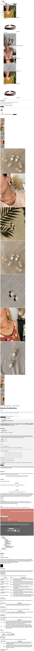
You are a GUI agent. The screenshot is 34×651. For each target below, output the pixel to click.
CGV (24, 535)
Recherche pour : (2, 4)
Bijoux (4, 2)
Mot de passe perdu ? (10, 105)
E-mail (1, 460)
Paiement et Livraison (19, 535)
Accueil (1, 405)
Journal (3, 10)
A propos (5, 544)
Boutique (3, 1)
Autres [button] (1, 629)
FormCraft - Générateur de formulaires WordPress (9, 521)
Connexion (2, 106)
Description (4, 419)
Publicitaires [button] (2, 636)
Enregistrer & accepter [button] (4, 649)
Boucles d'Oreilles (7, 405)
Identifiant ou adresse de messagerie (5, 102)
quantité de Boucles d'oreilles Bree (6, 416)
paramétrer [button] (13, 561)
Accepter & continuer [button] (6, 562)
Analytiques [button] (2, 614)
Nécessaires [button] (2, 572)
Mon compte (4, 549)
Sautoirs (6, 540)
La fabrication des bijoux (9, 546)
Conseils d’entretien (8, 547)
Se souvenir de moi (4, 105)
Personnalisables (8, 543)
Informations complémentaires (7, 420)
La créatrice (7, 545)
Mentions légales (12, 535)
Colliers (6, 3)
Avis (3, 421)
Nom (1, 459)
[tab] (18, 419)
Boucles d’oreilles (8, 541)
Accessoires (7, 542)
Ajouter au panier (3, 417)
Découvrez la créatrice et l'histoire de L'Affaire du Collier (10, 526)
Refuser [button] (1, 562)
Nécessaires (3, 573)
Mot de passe (2, 103)
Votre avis (2, 457)
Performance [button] (2, 606)
